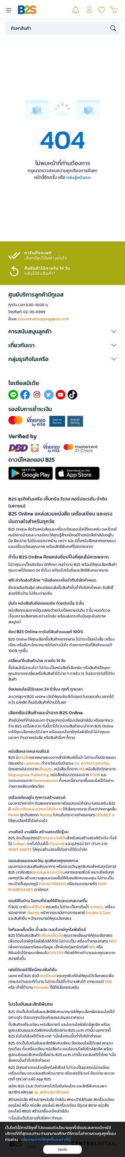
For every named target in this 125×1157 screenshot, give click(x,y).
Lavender (31, 763)
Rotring (46, 815)
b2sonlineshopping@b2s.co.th (43, 319)
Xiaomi (33, 913)
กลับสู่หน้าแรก (78, 177)
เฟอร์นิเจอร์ (48, 976)
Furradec (41, 987)
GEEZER (56, 953)
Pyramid (57, 844)
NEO (112, 941)
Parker (13, 815)
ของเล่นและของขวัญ (48, 872)
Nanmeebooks (45, 781)
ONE (108, 982)
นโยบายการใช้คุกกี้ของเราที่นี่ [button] (46, 1139)
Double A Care (98, 913)
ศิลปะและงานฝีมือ (53, 838)
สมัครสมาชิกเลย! (54, 1092)
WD (92, 947)
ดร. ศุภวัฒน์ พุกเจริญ (92, 763)
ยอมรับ (62, 1149)
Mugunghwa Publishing (28, 775)
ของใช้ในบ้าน (36, 907)
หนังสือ (23, 757)
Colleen (19, 844)
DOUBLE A (105, 815)
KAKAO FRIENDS (52, 884)
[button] (62, 331)
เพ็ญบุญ (45, 769)
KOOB (95, 775)
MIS (82, 769)
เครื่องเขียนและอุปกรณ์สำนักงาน (37, 809)
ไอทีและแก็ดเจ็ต (51, 935)
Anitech (96, 907)
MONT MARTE (20, 849)
